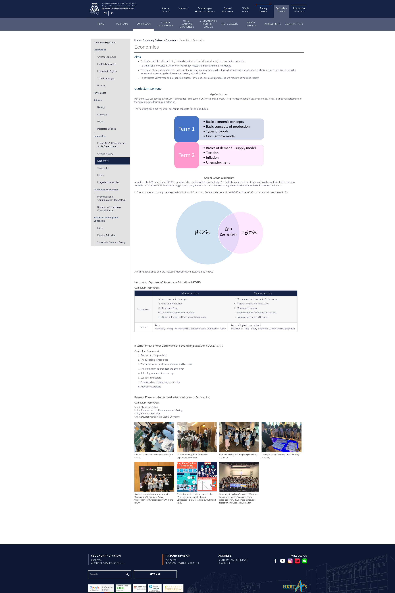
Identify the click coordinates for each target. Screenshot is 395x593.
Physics (101, 121)
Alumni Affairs (294, 24)
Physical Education (106, 235)
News (101, 24)
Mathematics (100, 93)
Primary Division (263, 10)
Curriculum (144, 24)
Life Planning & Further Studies (208, 24)
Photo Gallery (229, 24)
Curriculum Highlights (104, 42)
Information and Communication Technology (111, 198)
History (100, 175)
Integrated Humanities (108, 182)
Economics (103, 161)
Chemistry (102, 114)
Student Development (165, 24)
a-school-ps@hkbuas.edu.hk (182, 563)
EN (105, 13)
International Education (299, 10)
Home (137, 40)
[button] (154, 437)
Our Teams (122, 24)
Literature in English (107, 71)
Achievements (273, 24)
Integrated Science (106, 129)
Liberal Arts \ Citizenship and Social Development (111, 145)
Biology (101, 107)
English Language (106, 64)
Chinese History (105, 153)
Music (100, 228)
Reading (101, 85)
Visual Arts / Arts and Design (111, 242)
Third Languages (105, 78)
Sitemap (155, 574)
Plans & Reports (251, 24)
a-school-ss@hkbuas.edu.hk (107, 563)
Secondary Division (281, 10)
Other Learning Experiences (187, 24)
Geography (103, 168)
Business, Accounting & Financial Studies (109, 209)
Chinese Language (106, 57)
